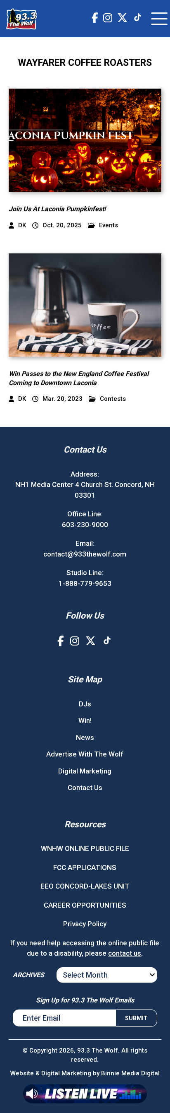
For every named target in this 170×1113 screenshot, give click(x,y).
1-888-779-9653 (85, 583)
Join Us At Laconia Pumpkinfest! (57, 209)
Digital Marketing (84, 771)
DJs (85, 704)
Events (108, 225)
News (85, 737)
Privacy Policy (84, 924)
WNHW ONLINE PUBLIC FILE (85, 848)
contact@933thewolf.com (84, 554)
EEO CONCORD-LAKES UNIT (85, 886)
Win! (85, 720)
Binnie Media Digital (130, 1073)
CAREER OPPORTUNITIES (85, 905)
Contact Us (85, 787)
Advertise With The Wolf (84, 754)
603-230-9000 (85, 524)
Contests (113, 399)
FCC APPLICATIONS (84, 867)
